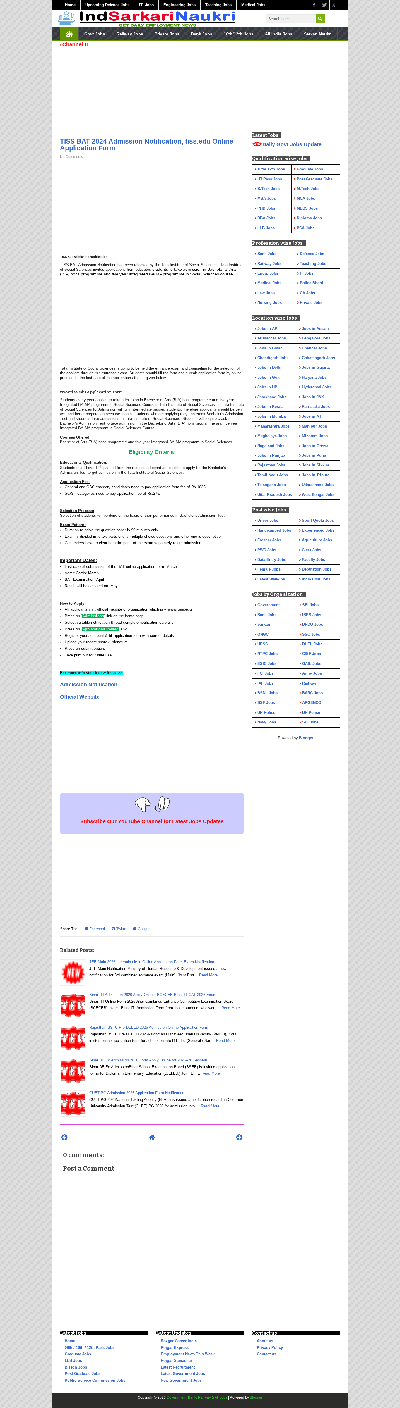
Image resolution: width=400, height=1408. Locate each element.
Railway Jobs (130, 34)
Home (70, 5)
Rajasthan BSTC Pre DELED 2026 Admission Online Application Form (148, 1027)
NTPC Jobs (267, 654)
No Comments (71, 157)
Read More (208, 975)
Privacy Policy (270, 1347)
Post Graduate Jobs (82, 1373)
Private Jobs (167, 34)
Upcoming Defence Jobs (107, 5)
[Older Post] (239, 1137)
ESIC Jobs (266, 663)
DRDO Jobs (312, 624)
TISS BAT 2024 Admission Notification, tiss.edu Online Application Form (146, 144)
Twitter (121, 929)
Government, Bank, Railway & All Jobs (197, 1397)
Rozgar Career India (179, 1341)
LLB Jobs (73, 1360)
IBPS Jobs (311, 615)
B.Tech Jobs (76, 1367)
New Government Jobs (181, 1380)
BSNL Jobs (267, 693)
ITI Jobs (146, 5)
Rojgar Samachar (176, 1360)
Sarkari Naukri (318, 34)
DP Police (311, 712)
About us (265, 1341)
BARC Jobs (312, 693)
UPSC (262, 644)
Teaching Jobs (218, 5)
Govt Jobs (94, 34)
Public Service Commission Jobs (95, 1380)
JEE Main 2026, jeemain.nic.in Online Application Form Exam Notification (151, 962)
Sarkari (263, 624)
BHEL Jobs (312, 644)
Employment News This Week (188, 1354)
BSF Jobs (266, 702)
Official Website (80, 697)
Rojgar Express (175, 1347)
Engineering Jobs (179, 5)
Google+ (144, 929)
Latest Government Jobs (183, 1373)
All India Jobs (279, 34)
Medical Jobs (253, 5)
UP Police (266, 712)
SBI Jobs (310, 605)
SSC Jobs (311, 634)
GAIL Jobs (311, 663)
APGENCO (311, 702)
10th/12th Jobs (239, 34)
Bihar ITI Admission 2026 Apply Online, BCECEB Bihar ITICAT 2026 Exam (152, 994)
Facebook (97, 929)
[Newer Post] (64, 1137)
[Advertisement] (152, 91)
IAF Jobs (265, 683)
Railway (309, 683)
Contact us (266, 1354)
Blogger (306, 738)
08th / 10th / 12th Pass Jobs (89, 1347)
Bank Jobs (201, 34)
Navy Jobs (266, 722)
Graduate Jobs (78, 1354)
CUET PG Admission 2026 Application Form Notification (136, 1093)
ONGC (263, 634)
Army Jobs (312, 673)
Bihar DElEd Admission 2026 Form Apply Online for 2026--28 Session (148, 1060)
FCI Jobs (265, 673)
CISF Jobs (311, 654)
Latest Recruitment (178, 1367)
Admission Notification (88, 684)
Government (268, 605)
